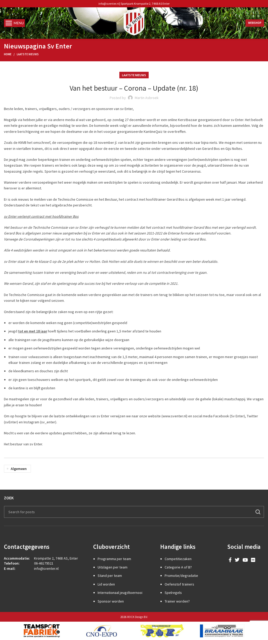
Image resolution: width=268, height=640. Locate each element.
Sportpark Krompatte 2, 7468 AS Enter (145, 4)
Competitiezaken (178, 558)
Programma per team (114, 558)
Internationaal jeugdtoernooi (120, 592)
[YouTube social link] (245, 560)
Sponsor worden (111, 601)
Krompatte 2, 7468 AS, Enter (56, 558)
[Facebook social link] (230, 560)
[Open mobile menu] (14, 23)
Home (8, 54)
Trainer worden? (177, 601)
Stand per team (110, 575)
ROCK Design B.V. (137, 617)
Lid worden (106, 584)
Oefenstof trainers (179, 584)
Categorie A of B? (178, 567)
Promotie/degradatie (181, 575)
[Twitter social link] (237, 560)
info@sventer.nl (108, 4)
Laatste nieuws (28, 54)
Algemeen (19, 468)
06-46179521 (43, 563)
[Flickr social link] (253, 560)
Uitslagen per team (112, 567)
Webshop (254, 23)
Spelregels (173, 592)
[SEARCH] (258, 512)
